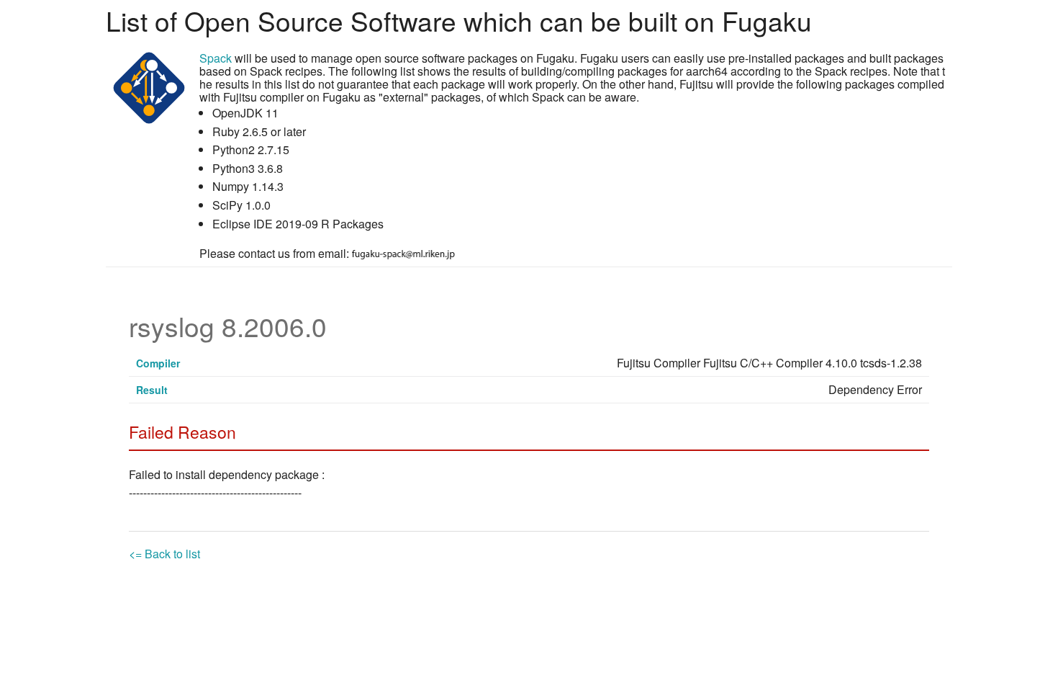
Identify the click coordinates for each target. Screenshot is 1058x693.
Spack (215, 58)
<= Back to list (164, 553)
